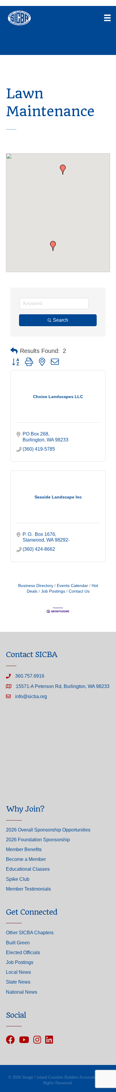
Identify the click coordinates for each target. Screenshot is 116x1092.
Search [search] (60, 320)
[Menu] (107, 17)
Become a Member (26, 859)
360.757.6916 (29, 675)
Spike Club (17, 879)
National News (21, 992)
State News (18, 981)
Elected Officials (23, 952)
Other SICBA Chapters (30, 932)
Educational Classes (28, 869)
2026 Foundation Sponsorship (38, 839)
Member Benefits (24, 849)
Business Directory (35, 585)
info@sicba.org (31, 696)
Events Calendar (72, 585)
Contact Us (79, 591)
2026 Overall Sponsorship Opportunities (48, 829)
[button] (62, 169)
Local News (18, 972)
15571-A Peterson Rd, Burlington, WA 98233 (62, 686)
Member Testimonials (28, 888)
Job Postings (53, 591)
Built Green (18, 942)
